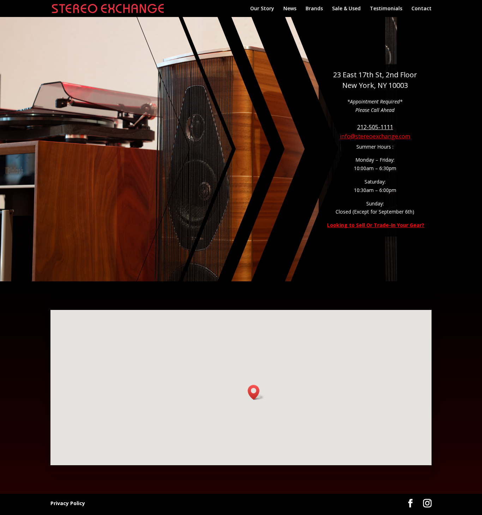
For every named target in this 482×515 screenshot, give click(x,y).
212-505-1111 (375, 127)
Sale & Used (346, 9)
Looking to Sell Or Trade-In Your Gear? (375, 225)
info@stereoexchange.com (375, 136)
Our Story (262, 9)
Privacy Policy (67, 503)
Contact (421, 9)
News (289, 9)
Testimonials (386, 9)
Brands (314, 9)
